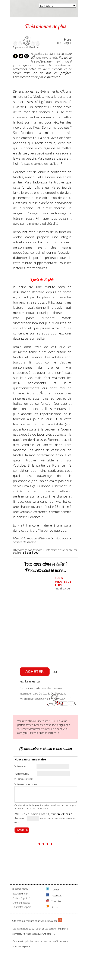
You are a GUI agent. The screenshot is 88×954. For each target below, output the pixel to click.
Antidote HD (49, 933)
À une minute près (45, 57)
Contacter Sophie (21, 906)
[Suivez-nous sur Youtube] (47, 901)
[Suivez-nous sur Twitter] (47, 889)
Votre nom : (21, 766)
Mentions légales (21, 902)
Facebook (56, 895)
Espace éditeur (20, 893)
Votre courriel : (23, 773)
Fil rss (54, 907)
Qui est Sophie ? (20, 898)
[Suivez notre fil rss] (47, 907)
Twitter (55, 889)
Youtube (56, 901)
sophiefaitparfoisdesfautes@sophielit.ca (38, 729)
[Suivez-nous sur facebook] (47, 895)
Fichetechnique (64, 41)
